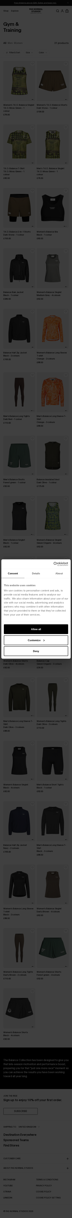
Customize (34, 640)
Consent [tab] (13, 573)
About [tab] (59, 573)
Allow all (36, 629)
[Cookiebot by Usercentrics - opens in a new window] (53, 564)
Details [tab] (36, 573)
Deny (36, 651)
